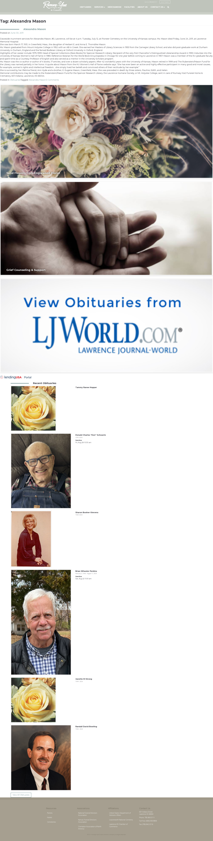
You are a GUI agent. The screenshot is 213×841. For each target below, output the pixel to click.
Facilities (129, 7)
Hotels (49, 817)
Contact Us (157, 7)
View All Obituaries (21, 795)
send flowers (165, 2)
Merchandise (114, 7)
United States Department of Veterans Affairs (120, 814)
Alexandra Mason (34, 29)
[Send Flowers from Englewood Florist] (106, 131)
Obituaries (85, 7)
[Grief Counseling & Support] (106, 228)
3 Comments (52, 80)
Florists (49, 813)
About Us (143, 7)
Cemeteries (51, 822)
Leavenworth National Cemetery (121, 820)
